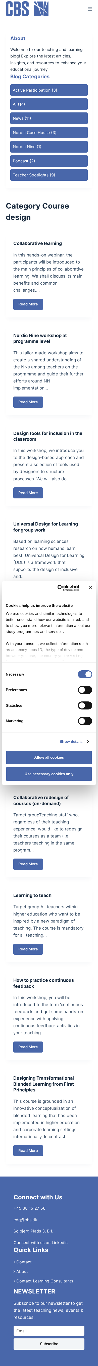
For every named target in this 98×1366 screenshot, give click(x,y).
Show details (71, 741)
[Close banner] (90, 588)
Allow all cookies (49, 757)
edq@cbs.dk (25, 1219)
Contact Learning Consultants (44, 1280)
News (18, 118)
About (21, 1271)
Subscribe (49, 1343)
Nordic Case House (31, 132)
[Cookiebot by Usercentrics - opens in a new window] (59, 588)
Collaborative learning (37, 243)
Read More (30, 306)
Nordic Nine (24, 146)
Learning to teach (32, 895)
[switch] (85, 690)
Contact (23, 1261)
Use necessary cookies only (49, 774)
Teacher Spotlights (30, 174)
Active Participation (32, 90)
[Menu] (90, 9)
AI (15, 104)
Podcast (20, 160)
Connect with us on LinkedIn (41, 1242)
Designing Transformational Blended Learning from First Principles (43, 1083)
